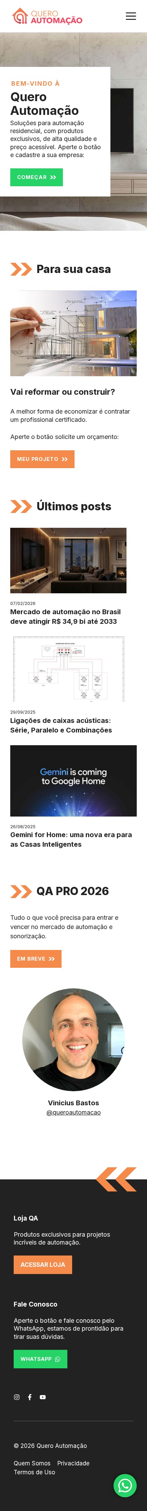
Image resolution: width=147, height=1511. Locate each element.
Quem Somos (32, 1463)
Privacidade (73, 1463)
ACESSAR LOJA (43, 1264)
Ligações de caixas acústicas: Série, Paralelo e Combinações (61, 725)
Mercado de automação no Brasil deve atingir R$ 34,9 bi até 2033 (65, 617)
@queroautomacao (73, 1112)
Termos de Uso (34, 1472)
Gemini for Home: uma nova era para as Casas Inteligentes (71, 839)
